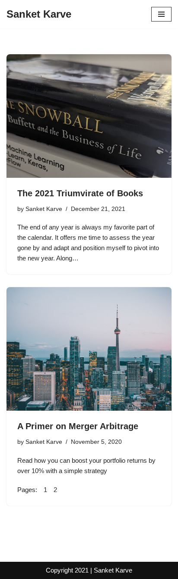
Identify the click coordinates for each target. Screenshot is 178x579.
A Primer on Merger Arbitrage (77, 426)
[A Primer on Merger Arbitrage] (89, 349)
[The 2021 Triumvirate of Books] (89, 116)
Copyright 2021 (67, 570)
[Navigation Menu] (161, 14)
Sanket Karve (43, 209)
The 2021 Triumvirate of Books (80, 193)
